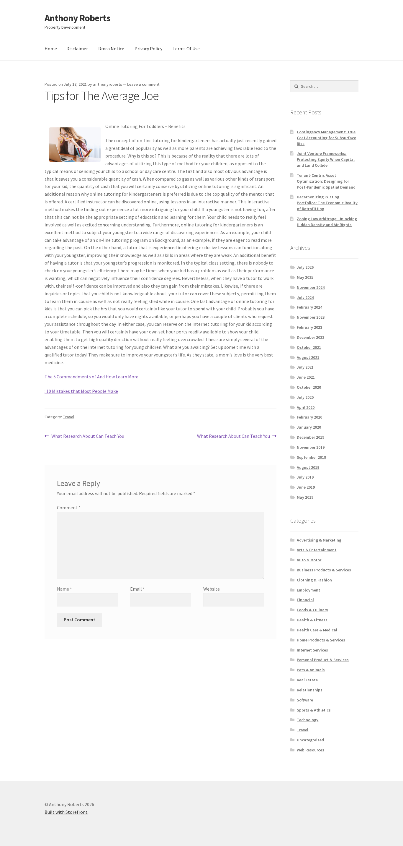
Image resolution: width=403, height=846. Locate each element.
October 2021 (309, 347)
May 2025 (305, 277)
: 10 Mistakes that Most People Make (81, 391)
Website (211, 589)
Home (51, 48)
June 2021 (306, 377)
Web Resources (310, 750)
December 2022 (310, 337)
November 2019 (311, 447)
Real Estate (307, 680)
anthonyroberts (107, 84)
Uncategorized (310, 740)
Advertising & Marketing (319, 540)
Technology (307, 719)
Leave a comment (143, 84)
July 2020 (305, 397)
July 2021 (305, 367)
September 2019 (311, 457)
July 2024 (305, 297)
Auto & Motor (309, 560)
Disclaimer (77, 48)
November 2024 (311, 287)
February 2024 (309, 307)
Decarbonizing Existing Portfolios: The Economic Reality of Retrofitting (327, 202)
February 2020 (309, 417)
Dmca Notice (111, 48)
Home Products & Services (321, 640)
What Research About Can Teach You (87, 436)
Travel (68, 416)
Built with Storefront (66, 812)
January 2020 (309, 427)
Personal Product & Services (323, 659)
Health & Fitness (312, 620)
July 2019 (305, 477)
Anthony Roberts (77, 18)
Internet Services (312, 650)
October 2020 (309, 387)
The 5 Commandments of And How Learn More (91, 377)
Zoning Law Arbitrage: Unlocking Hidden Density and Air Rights (327, 221)
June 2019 (306, 487)
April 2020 (305, 407)
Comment (69, 507)
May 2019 (305, 497)
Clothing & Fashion (314, 580)
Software (305, 700)
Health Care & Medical (317, 630)
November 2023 (311, 317)
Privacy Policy (148, 48)
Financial (305, 599)
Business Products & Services (324, 570)
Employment (308, 590)
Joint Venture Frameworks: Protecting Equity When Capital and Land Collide (326, 159)
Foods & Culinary (312, 609)
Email (137, 589)
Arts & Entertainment (316, 549)
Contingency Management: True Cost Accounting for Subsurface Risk (326, 137)
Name (64, 589)
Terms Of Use (186, 48)
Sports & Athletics (314, 710)
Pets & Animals (311, 669)
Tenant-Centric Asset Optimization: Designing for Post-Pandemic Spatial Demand (326, 181)
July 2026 (305, 267)
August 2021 (308, 357)
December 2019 (310, 437)
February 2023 (309, 327)
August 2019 (308, 467)
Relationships (309, 690)
